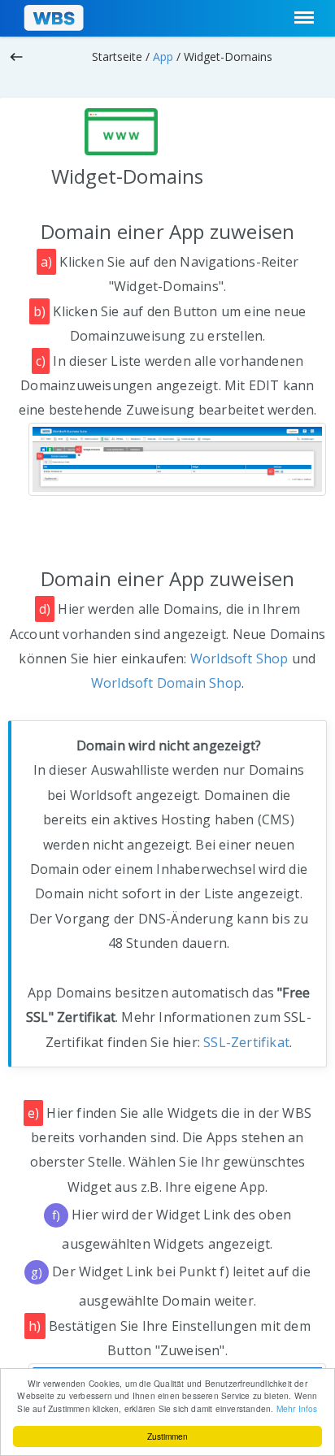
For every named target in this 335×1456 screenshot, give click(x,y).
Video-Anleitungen (276, 81)
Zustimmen (167, 1436)
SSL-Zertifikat (246, 1042)
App (163, 56)
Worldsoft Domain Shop (166, 683)
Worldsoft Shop (239, 658)
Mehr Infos (297, 1408)
